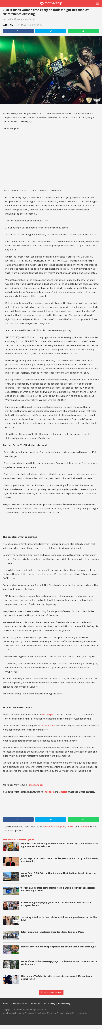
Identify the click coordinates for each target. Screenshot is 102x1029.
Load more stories (51, 992)
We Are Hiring (49, 1003)
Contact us (35, 1003)
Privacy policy (64, 1003)
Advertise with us (19, 1003)
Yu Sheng (42, 1013)
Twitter (63, 791)
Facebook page (35, 785)
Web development (65, 1013)
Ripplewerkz (81, 1013)
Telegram (84, 826)
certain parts (49, 714)
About (5, 1003)
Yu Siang (52, 1013)
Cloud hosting (9, 1013)
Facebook (49, 791)
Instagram (59, 826)
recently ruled (48, 725)
